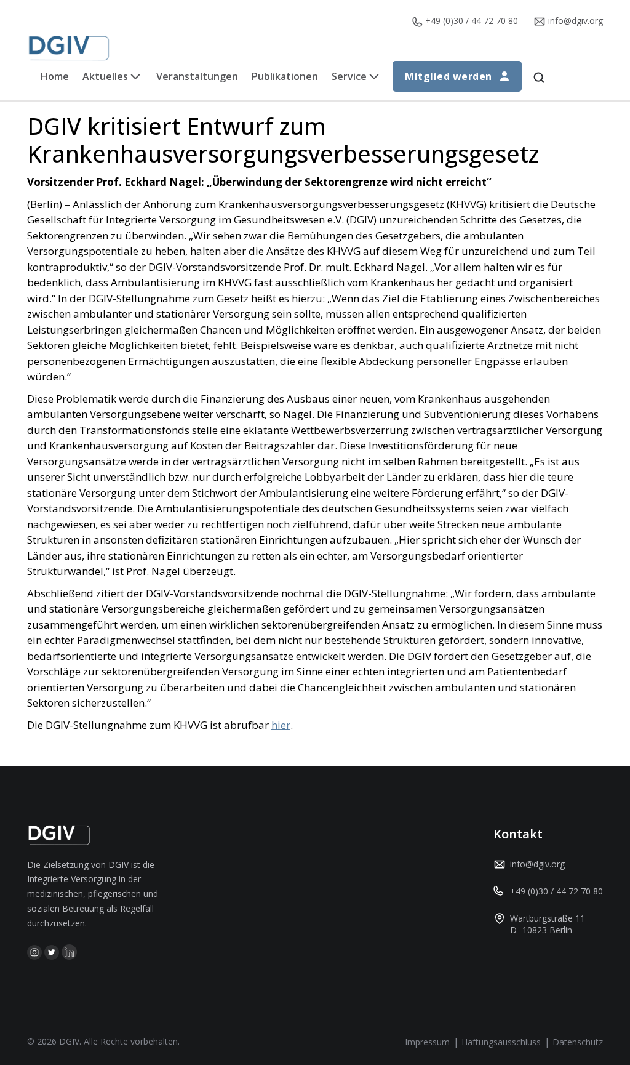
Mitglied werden (448, 76)
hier (280, 725)
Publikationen (285, 76)
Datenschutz (577, 1042)
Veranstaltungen (197, 76)
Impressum (427, 1042)
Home (55, 76)
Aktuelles (105, 76)
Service (349, 76)
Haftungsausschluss (501, 1042)
